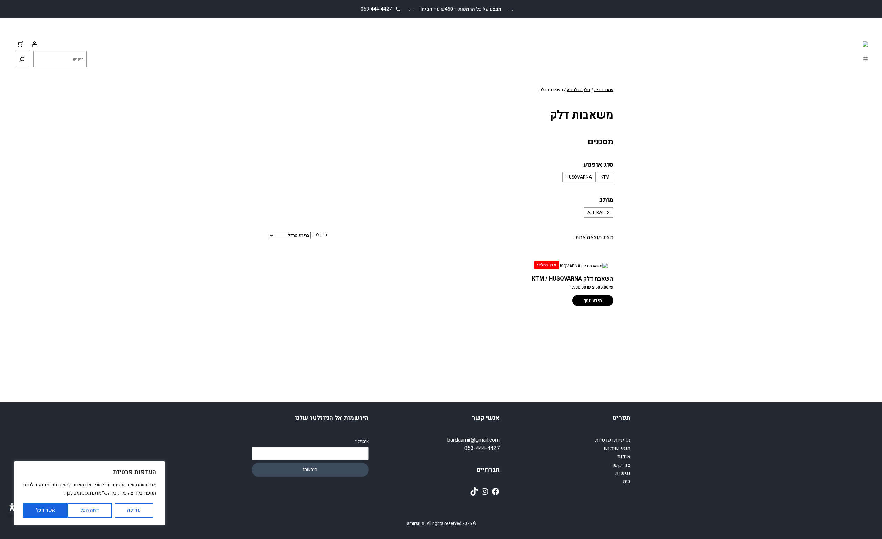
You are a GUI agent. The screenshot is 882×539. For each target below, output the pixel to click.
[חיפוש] (22, 59)
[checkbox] (605, 177)
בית (626, 481)
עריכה (134, 510)
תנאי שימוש (617, 448)
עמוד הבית (603, 89)
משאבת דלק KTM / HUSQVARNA (572, 279)
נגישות (622, 473)
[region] (89, 493)
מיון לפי (320, 235)
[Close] (865, 60)
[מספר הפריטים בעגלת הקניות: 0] (21, 44)
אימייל (362, 441)
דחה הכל (89, 510)
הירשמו (310, 469)
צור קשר (620, 465)
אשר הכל (45, 510)
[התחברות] (34, 44)
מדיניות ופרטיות (612, 440)
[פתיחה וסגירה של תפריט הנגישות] (12, 507)
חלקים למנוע (578, 89)
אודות (623, 456)
